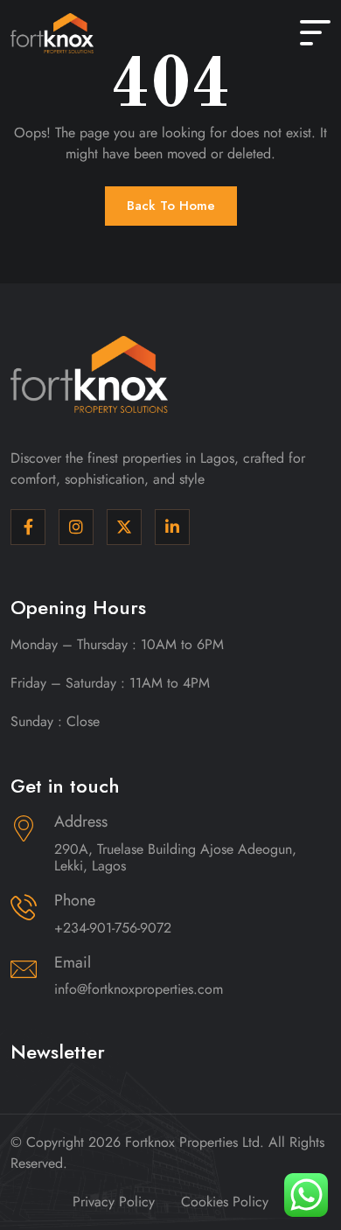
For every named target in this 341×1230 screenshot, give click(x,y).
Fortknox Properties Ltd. (194, 1142)
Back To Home (171, 205)
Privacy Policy (114, 1202)
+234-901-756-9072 (112, 927)
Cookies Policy (224, 1202)
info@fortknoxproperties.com (138, 989)
